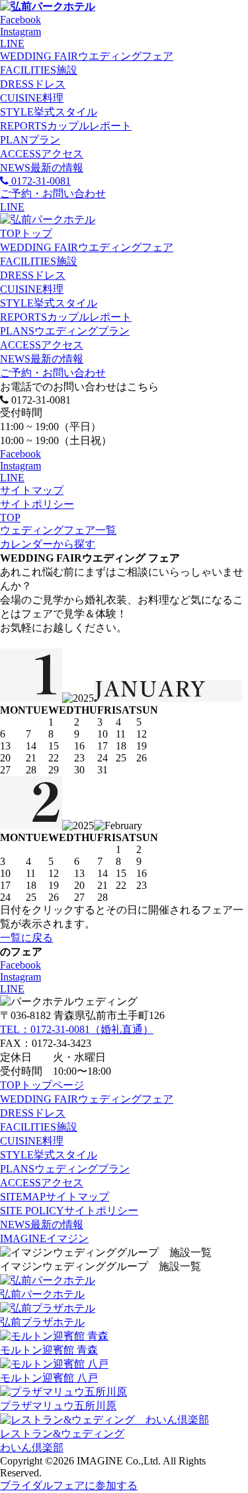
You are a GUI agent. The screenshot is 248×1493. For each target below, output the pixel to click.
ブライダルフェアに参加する (69, 1485)
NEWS (41, 167)
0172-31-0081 (40, 181)
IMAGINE (44, 1238)
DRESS (32, 84)
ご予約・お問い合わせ (53, 372)
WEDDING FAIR (86, 56)
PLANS (65, 331)
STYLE (48, 112)
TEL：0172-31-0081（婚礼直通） (76, 1029)
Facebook (20, 19)
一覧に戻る (26, 937)
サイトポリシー (37, 504)
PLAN (30, 139)
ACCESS (41, 153)
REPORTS (66, 125)
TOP (26, 233)
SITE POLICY (69, 1210)
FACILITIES (38, 70)
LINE (12, 43)
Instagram (20, 31)
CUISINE (31, 98)
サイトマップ (31, 490)
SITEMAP (54, 1196)
